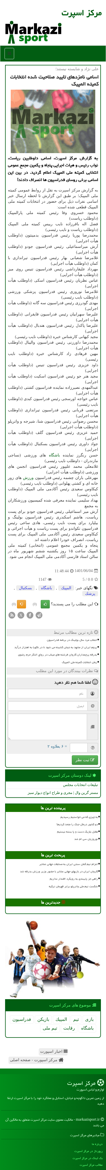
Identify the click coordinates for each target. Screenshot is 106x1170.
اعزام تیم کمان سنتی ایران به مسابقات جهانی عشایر (68, 864)
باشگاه (54, 455)
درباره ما (97, 1144)
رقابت (69, 1028)
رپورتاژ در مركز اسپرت (88, 1151)
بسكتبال (25, 588)
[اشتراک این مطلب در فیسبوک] (30, 615)
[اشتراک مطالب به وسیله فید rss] (12, 615)
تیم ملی (50, 1028)
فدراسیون (21, 1019)
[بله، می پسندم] (45, 604)
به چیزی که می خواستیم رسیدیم (79, 817)
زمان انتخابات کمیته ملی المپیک (79, 662)
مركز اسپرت (82, 12)
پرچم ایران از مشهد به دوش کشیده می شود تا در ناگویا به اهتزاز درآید (55, 647)
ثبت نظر (82, 760)
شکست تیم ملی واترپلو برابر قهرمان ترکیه (73, 886)
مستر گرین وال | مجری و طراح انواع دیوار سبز (63, 793)
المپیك (66, 588)
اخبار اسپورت (52, 1051)
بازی (89, 1019)
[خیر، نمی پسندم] (21, 604)
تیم (76, 1019)
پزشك (90, 593)
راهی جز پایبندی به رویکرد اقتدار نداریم (74, 879)
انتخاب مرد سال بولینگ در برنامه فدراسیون (72, 640)
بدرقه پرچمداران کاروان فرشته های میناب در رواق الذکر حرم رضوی (57, 654)
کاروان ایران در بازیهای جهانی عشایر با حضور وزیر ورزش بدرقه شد (59, 871)
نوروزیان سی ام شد (86, 839)
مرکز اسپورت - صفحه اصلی (34, 1060)
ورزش (28, 478)
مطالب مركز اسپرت (91, 1165)
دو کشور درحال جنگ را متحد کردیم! (77, 824)
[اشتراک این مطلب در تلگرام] (39, 615)
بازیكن (43, 1019)
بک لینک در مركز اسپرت (88, 1158)
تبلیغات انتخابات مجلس (80, 785)
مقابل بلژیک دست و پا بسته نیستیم (77, 832)
